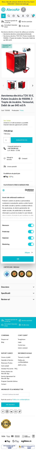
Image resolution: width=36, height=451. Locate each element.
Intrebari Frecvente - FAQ (9, 368)
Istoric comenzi (22, 348)
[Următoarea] (32, 86)
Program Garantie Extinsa (9, 381)
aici (27, 4)
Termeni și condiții (23, 357)
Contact (3, 384)
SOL (25, 365)
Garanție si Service (7, 360)
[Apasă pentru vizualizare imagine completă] (18, 61)
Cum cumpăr (5, 366)
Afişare (27, 252)
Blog (2, 342)
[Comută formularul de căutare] (8, 16)
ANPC (20, 365)
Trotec (22, 110)
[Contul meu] (23, 16)
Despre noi (4, 339)
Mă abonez (10, 404)
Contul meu (21, 345)
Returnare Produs (6, 363)
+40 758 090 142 (13, 148)
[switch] (31, 231)
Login (19, 342)
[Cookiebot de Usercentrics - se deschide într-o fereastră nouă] (25, 190)
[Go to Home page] (18, 9)
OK (18, 259)
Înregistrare (21, 339)
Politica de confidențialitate (20, 399)
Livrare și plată (5, 357)
